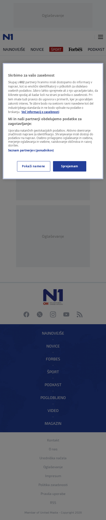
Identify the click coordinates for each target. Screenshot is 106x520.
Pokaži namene (33, 166)
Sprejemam (69, 166)
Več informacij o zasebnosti (40, 112)
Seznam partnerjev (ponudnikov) (31, 150)
